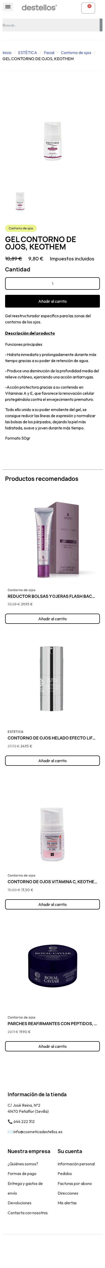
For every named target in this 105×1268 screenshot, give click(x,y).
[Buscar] (101, 25)
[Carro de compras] (88, 8)
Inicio (7, 52)
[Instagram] (58, 1251)
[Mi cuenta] (72, 8)
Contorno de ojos (76, 52)
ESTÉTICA (27, 52)
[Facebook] (47, 1251)
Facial (49, 52)
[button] (52, 301)
